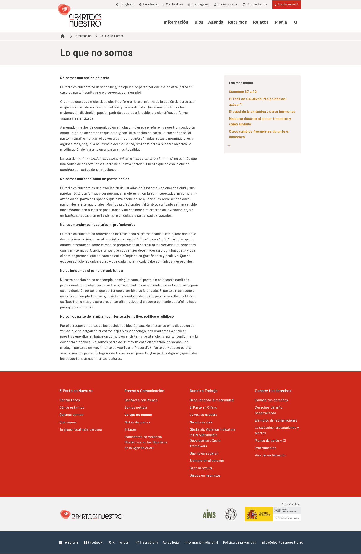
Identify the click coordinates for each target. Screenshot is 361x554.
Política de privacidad (239, 542)
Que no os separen (204, 453)
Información (176, 22)
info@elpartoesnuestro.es (282, 542)
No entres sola (201, 422)
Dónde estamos (71, 407)
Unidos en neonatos (205, 475)
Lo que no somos (138, 415)
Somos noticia (136, 407)
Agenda (215, 22)
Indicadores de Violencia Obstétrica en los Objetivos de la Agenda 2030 (146, 442)
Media (281, 22)
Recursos (237, 22)
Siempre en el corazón (207, 460)
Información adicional (201, 542)
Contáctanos (69, 400)
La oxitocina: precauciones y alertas (277, 430)
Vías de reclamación (270, 455)
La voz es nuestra (203, 415)
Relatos (260, 22)
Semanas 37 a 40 (243, 91)
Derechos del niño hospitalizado (268, 410)
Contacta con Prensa (141, 400)
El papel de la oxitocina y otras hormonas (262, 112)
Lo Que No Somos (112, 36)
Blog (198, 22)
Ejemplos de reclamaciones (276, 420)
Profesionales (265, 448)
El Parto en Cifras (203, 407)
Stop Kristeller (201, 468)
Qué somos (68, 422)
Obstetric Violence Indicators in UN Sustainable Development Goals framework (213, 437)
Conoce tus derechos (271, 400)
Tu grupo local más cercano (80, 429)
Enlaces (131, 429)
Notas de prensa (137, 422)
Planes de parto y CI (270, 440)
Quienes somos (71, 415)
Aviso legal (171, 542)
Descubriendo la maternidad (212, 400)
